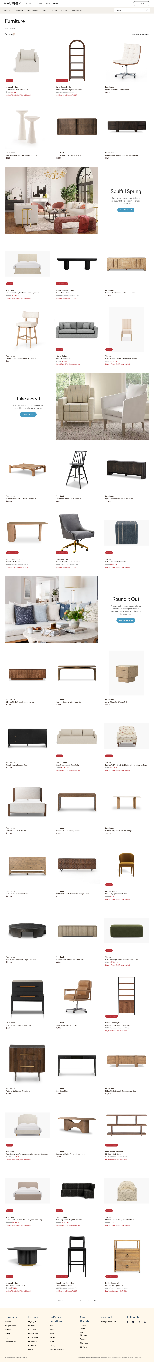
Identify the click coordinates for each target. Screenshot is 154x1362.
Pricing (7, 1334)
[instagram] (139, 1321)
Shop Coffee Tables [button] (126, 620)
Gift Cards (32, 1330)
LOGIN (141, 4)
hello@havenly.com (108, 1322)
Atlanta (52, 1342)
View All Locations (57, 1349)
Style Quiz (32, 1322)
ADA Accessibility (115, 1357)
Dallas (52, 1334)
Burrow (83, 1339)
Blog (6, 1338)
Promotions (32, 1341)
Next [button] (95, 1300)
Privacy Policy (95, 1357)
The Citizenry (83, 1333)
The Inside (84, 1343)
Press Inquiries (10, 1341)
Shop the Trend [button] (126, 210)
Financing (32, 1326)
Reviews (8, 1330)
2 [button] (71, 1300)
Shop (6, 28)
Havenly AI (32, 1345)
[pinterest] (145, 1321)
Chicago (53, 1346)
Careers (8, 1322)
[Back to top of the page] (146, 1350)
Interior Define (83, 1327)
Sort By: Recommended (140, 34)
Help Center (33, 1338)
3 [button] (75, 1300)
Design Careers (10, 1326)
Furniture (13, 28)
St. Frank (83, 1347)
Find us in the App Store (84, 1357)
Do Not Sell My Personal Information (131, 1357)
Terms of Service (105, 1357)
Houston (53, 1330)
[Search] (147, 10)
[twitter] (133, 1321)
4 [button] (80, 1300)
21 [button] (89, 1300)
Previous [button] (60, 1300)
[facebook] (127, 1321)
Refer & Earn (33, 1334)
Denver (52, 1326)
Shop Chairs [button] (28, 414)
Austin (52, 1338)
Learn (30, 1349)
